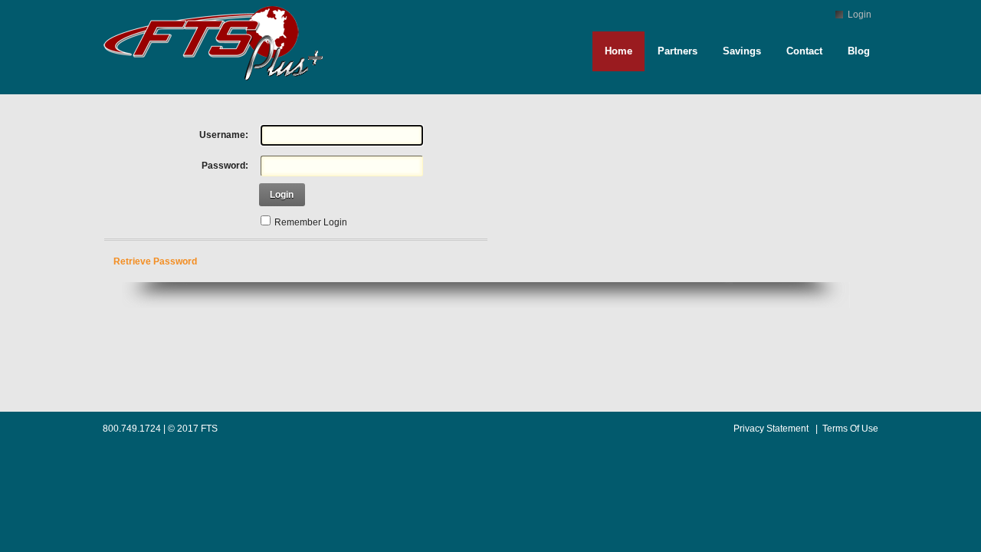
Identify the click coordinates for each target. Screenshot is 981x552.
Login (859, 14)
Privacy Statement (771, 428)
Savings (742, 51)
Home (618, 51)
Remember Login (310, 222)
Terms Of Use (850, 428)
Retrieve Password (155, 261)
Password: (225, 165)
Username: (223, 135)
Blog (859, 51)
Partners (677, 51)
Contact (804, 51)
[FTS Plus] (217, 87)
